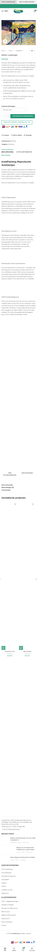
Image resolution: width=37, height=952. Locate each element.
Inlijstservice (5, 893)
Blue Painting (27, 651)
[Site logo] (18, 11)
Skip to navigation (8, 2)
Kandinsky (19, 50)
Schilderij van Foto (7, 890)
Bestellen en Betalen (7, 905)
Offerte (3, 886)
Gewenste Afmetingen (8, 106)
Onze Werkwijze (6, 873)
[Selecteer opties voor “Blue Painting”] (21, 648)
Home (3, 50)
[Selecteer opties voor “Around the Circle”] (3, 648)
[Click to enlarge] (5, 41)
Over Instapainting (7, 869)
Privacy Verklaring (6, 922)
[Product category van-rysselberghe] (9, 400)
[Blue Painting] (27, 575)
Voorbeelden (5, 879)
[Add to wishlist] (15, 504)
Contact (3, 925)
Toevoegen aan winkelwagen (22, 116)
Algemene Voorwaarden (8, 915)
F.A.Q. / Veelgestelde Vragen (9, 901)
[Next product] (34, 50)
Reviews (3, 883)
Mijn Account (5, 911)
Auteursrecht (5, 918)
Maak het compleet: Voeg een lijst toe (17, 122)
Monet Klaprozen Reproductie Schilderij (22, 857)
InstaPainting (15, 933)
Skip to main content (26, 2)
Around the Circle (10, 651)
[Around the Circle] (9, 575)
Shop (10, 50)
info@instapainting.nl (13, 829)
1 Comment (25, 842)
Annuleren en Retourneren (9, 908)
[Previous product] (29, 50)
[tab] (7, 151)
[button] (3, 33)
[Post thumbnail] (5, 840)
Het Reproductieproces (8, 876)
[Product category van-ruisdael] (27, 399)
